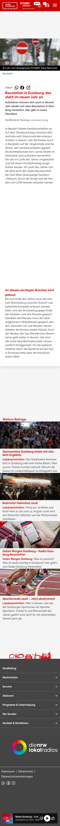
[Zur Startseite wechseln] (10, 5)
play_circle (47, 818)
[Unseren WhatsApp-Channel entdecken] (3, 783)
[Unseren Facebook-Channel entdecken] (8, 783)
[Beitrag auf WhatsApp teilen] (16, 88)
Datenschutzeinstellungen (17, 776)
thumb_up (53, 818)
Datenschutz (25, 771)
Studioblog (9, 668)
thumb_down (41, 818)
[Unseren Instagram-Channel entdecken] (13, 783)
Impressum (8, 771)
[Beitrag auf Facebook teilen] (22, 88)
